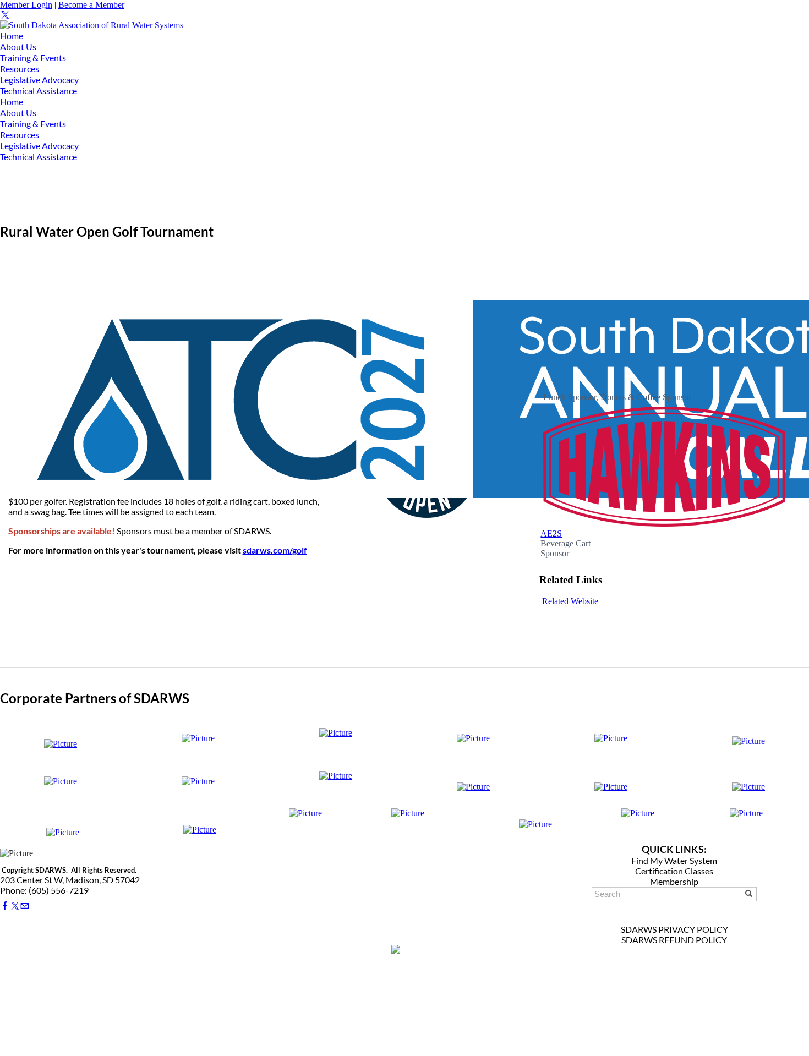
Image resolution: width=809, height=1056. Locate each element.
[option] (664, 460)
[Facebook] (5, 906)
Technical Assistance (38, 90)
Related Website (570, 601)
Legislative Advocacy (39, 79)
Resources (19, 68)
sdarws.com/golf (275, 550)
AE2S (551, 533)
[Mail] (24, 906)
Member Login (26, 4)
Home (11, 35)
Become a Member (91, 4)
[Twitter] (5, 15)
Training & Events (33, 57)
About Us (18, 46)
